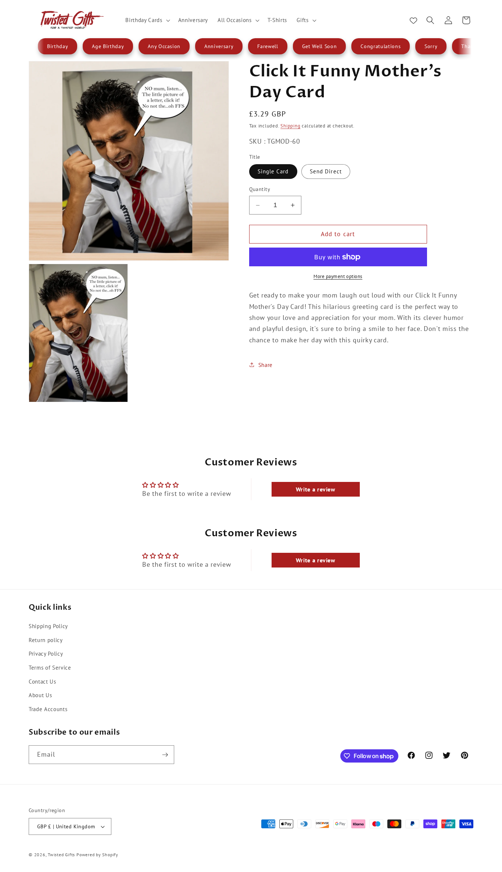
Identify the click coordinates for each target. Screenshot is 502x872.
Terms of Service (50, 667)
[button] (147, 20)
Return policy (46, 639)
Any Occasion (164, 46)
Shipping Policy (48, 625)
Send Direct (326, 171)
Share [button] (265, 364)
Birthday (57, 46)
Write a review (316, 489)
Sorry (430, 46)
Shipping (290, 126)
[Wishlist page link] (413, 20)
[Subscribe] (165, 754)
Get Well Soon (319, 46)
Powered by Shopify (97, 854)
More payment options (337, 276)
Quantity (259, 188)
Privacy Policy (46, 653)
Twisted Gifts (61, 854)
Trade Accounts (48, 708)
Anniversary (218, 46)
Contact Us (42, 681)
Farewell (267, 46)
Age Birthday (108, 46)
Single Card (273, 171)
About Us (40, 694)
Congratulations (381, 46)
